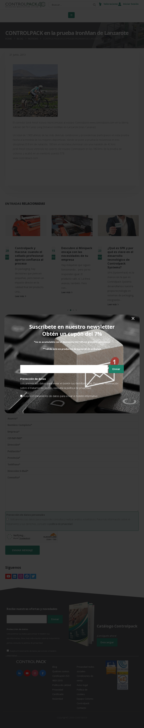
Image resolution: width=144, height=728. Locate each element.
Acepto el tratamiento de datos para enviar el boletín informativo (60, 396)
